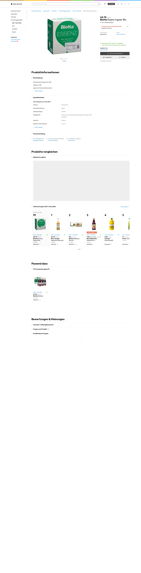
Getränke (13, 17)
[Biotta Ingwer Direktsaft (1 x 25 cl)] (58, 176)
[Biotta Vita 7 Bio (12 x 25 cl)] (112, 176)
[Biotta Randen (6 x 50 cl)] (40, 281)
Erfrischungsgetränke (16, 20)
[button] (127, 26)
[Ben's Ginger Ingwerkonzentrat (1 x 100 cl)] (58, 222)
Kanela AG (103, 50)
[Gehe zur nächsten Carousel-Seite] (126, 176)
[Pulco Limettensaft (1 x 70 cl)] (130, 222)
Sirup (13, 26)
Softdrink (14, 29)
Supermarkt (14, 14)
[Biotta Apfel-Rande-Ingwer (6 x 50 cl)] (40, 176)
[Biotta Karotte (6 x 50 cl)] (76, 176)
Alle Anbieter (71, 140)
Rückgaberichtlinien (38, 140)
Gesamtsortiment (16, 11)
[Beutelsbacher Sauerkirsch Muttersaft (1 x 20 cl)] (94, 222)
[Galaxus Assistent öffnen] (118, 4)
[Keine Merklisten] (125, 4)
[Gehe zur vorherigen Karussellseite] (34, 176)
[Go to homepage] (16, 4)
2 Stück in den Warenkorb (116, 53)
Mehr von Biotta (121, 33)
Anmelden (111, 4)
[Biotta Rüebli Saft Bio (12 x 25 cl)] (94, 176)
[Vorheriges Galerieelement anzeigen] (31, 36)
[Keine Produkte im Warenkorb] (128, 4)
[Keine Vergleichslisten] (121, 4)
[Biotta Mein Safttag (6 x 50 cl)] (130, 176)
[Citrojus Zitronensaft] (112, 222)
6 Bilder (64, 61)
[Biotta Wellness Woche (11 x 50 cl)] (76, 222)
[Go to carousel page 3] (80, 194)
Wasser (14, 32)
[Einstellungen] (104, 4)
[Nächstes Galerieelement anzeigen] (97, 36)
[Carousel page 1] (78, 194)
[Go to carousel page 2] (79, 194)
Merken (123, 57)
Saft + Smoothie (16, 23)
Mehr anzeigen (39, 91)
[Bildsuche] (99, 3)
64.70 (103, 17)
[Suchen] (32, 3)
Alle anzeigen (124, 157)
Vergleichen (108, 57)
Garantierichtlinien (53, 140)
